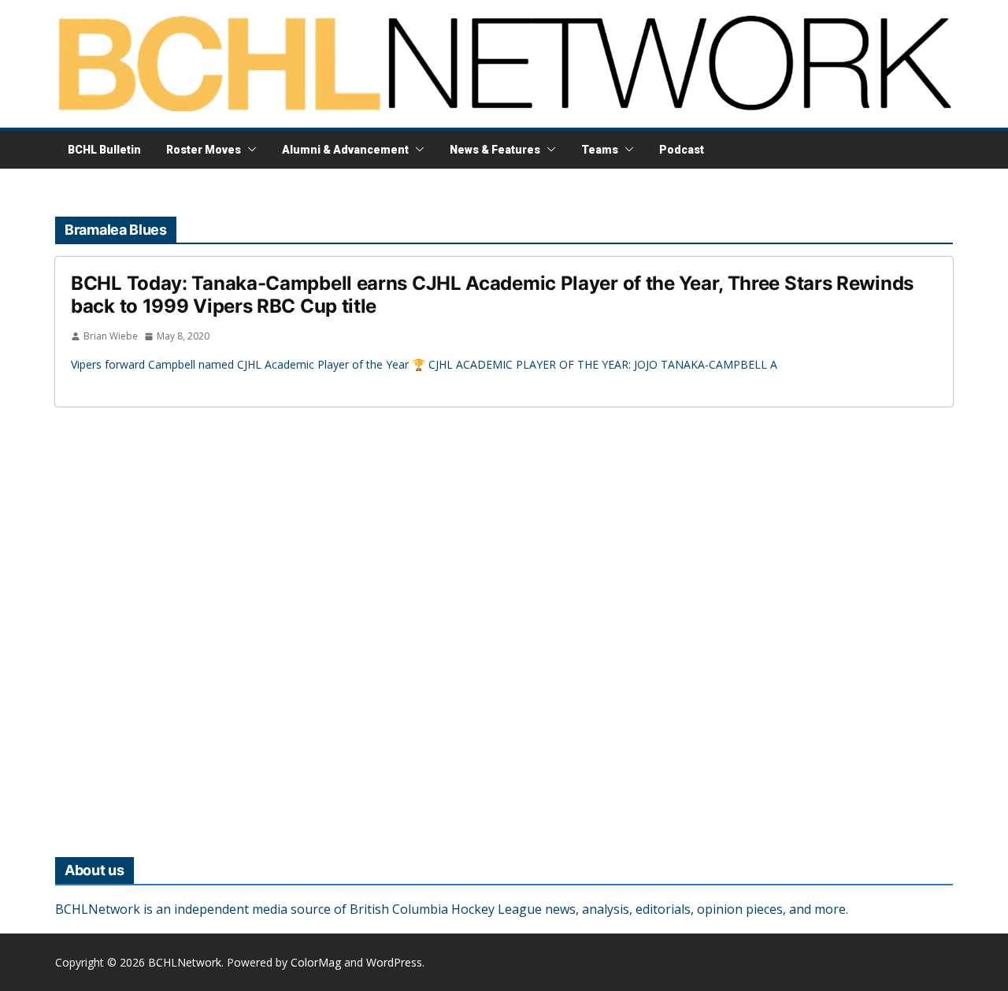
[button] (249, 150)
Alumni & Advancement (345, 149)
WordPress (394, 962)
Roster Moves (203, 149)
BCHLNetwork (184, 962)
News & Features (495, 149)
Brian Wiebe (110, 336)
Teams (599, 149)
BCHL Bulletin (104, 149)
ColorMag (316, 962)
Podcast (681, 149)
